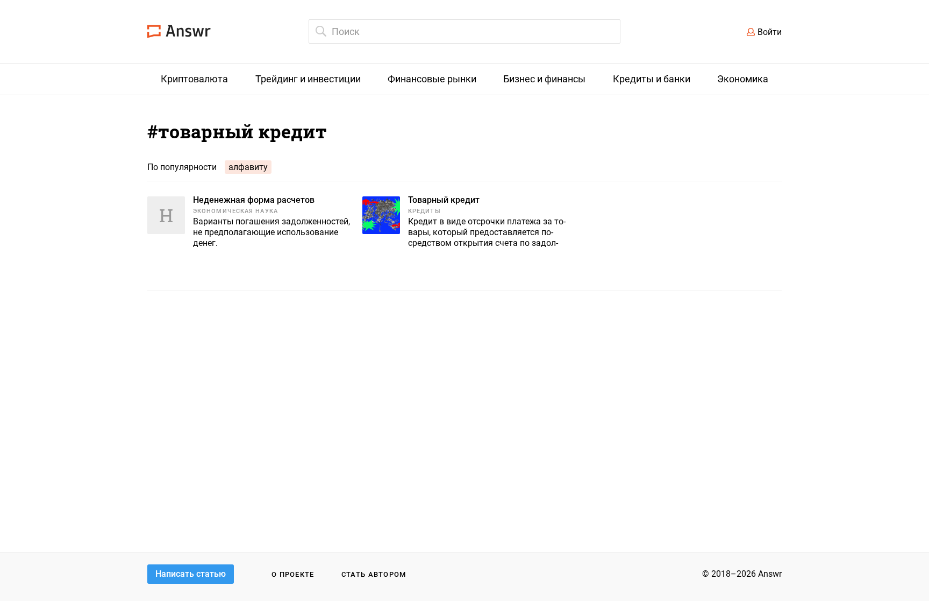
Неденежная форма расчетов (254, 200)
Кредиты (424, 211)
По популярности (182, 167)
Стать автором (373, 574)
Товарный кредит (444, 200)
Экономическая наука (235, 211)
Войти (770, 32)
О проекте (293, 574)
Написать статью (190, 574)
